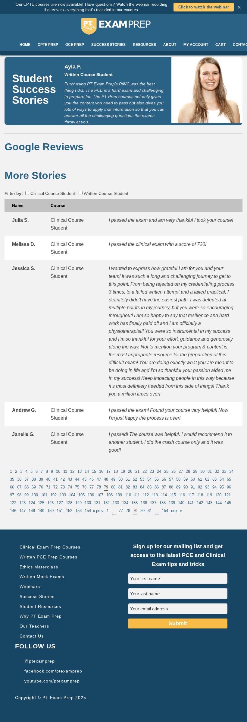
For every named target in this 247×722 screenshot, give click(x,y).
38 (34, 479)
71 (48, 487)
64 (222, 479)
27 (181, 471)
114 (164, 495)
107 (100, 495)
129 (78, 503)
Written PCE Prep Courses (48, 557)
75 (77, 487)
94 (214, 487)
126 (50, 503)
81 (120, 487)
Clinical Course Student (52, 193)
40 (48, 479)
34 (231, 471)
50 (120, 479)
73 (63, 487)
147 (22, 510)
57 (171, 479)
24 (159, 471)
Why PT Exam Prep (41, 616)
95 (222, 487)
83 (135, 487)
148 (32, 510)
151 (60, 510)
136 (144, 503)
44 (77, 479)
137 (153, 503)
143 (209, 503)
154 (88, 510)
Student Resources (40, 606)
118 (200, 495)
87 (164, 487)
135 (134, 503)
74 (70, 487)
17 (108, 471)
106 (91, 495)
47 (99, 479)
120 (218, 495)
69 (34, 487)
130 (88, 503)
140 (181, 503)
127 (60, 503)
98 (19, 495)
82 (128, 487)
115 (173, 495)
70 (41, 487)
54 (149, 479)
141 (190, 503)
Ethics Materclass (39, 567)
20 (130, 471)
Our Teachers (34, 626)
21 (137, 471)
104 (72, 495)
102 (53, 495)
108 (109, 495)
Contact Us (32, 636)
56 (164, 479)
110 (128, 495)
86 (157, 487)
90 (185, 487)
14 (87, 471)
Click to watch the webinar (203, 7)
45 (84, 479)
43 (70, 479)
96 (229, 487)
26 (173, 471)
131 (97, 503)
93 (207, 487)
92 (200, 487)
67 (19, 487)
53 (142, 479)
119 (209, 495)
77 (91, 487)
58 (178, 479)
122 (13, 503)
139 (172, 503)
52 (135, 479)
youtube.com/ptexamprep (52, 681)
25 (166, 471)
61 (200, 479)
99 (26, 495)
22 (144, 471)
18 (116, 471)
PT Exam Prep (123, 26)
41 (55, 479)
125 (41, 503)
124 (32, 503)
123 (22, 503)
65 (229, 479)
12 (72, 471)
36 (19, 479)
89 (178, 487)
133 (116, 503)
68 (26, 487)
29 (195, 471)
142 (200, 503)
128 (69, 503)
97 (12, 495)
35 (12, 479)
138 (162, 503)
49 (113, 479)
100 (35, 495)
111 (137, 495)
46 (91, 479)
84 (142, 487)
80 (113, 487)
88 (171, 487)
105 (81, 495)
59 (185, 479)
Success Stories (37, 596)
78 (99, 487)
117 (191, 495)
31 (210, 471)
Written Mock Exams (42, 576)
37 (26, 479)
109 (119, 495)
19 (123, 471)
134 (125, 503)
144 (218, 503)
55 (157, 479)
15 (94, 471)
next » (176, 510)
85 (149, 487)
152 (69, 510)
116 (182, 495)
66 (12, 487)
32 (217, 471)
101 (44, 495)
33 (224, 471)
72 (55, 487)
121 (227, 495)
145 (228, 503)
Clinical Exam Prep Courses (50, 547)
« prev (98, 510)
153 (78, 510)
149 (41, 510)
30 (202, 471)
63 (214, 479)
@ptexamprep (39, 661)
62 (207, 479)
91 (193, 487)
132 (106, 503)
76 (84, 487)
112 (146, 495)
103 (63, 495)
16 (101, 471)
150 (50, 510)
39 (41, 479)
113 (155, 495)
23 (152, 471)
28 (188, 471)
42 (63, 479)
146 (13, 510)
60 (193, 479)
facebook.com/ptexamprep (53, 671)
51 (128, 479)
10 (58, 471)
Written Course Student (105, 193)
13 (79, 471)
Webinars (30, 586)
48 (106, 479)
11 (65, 471)
